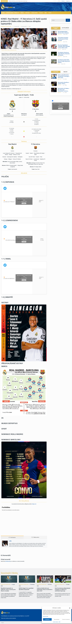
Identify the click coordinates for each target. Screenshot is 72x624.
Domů (3, 12)
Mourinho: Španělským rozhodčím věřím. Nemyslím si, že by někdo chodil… (64, 46)
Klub (46, 12)
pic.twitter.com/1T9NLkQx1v (9, 201)
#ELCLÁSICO (8, 240)
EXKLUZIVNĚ (55, 71)
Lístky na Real (34, 12)
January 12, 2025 (41, 201)
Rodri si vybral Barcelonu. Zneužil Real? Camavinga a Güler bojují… (63, 76)
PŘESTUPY (65, 71)
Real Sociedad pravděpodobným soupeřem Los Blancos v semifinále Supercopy (62, 589)
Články (22, 12)
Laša (29, 26)
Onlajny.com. (34, 504)
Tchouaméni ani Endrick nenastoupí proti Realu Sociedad (63, 39)
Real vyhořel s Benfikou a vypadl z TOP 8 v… (63, 83)
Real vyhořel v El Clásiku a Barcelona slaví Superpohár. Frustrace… (63, 90)
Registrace (68, 1)
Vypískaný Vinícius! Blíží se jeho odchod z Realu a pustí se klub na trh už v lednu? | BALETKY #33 (26, 1)
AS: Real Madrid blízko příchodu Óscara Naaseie (63, 32)
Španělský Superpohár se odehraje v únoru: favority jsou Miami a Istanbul (8, 589)
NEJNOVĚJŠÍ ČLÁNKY (55, 28)
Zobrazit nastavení (66, 619)
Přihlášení (63, 1)
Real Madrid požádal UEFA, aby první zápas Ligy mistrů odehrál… (64, 61)
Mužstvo (60, 41)
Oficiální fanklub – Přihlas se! (12, 12)
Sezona (41, 12)
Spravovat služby (45, 616)
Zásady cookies (24, 201)
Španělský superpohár (6, 26)
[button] (69, 607)
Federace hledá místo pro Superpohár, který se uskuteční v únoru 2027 (44, 589)
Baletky (59, 79)
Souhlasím (47, 619)
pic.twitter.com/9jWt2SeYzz (9, 278)
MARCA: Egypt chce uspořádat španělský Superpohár (26, 588)
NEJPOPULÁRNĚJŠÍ (65, 27)
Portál (50, 12)
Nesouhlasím (56, 619)
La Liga (59, 49)
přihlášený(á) (7, 561)
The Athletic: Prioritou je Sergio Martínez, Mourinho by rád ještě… (64, 54)
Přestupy (27, 12)
